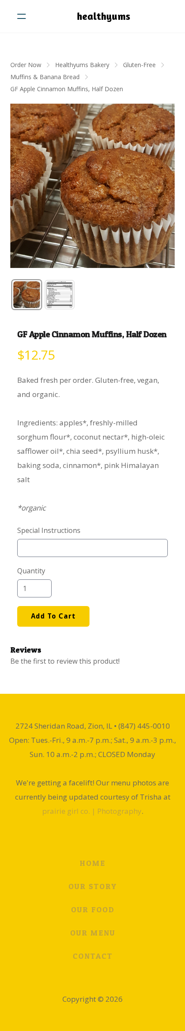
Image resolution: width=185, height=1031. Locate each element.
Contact (93, 955)
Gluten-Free (139, 65)
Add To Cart (53, 616)
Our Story (92, 886)
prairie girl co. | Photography (92, 811)
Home (92, 863)
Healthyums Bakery (82, 65)
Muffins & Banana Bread (45, 77)
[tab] (26, 294)
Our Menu (92, 932)
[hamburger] (21, 16)
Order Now (25, 65)
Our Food (92, 909)
